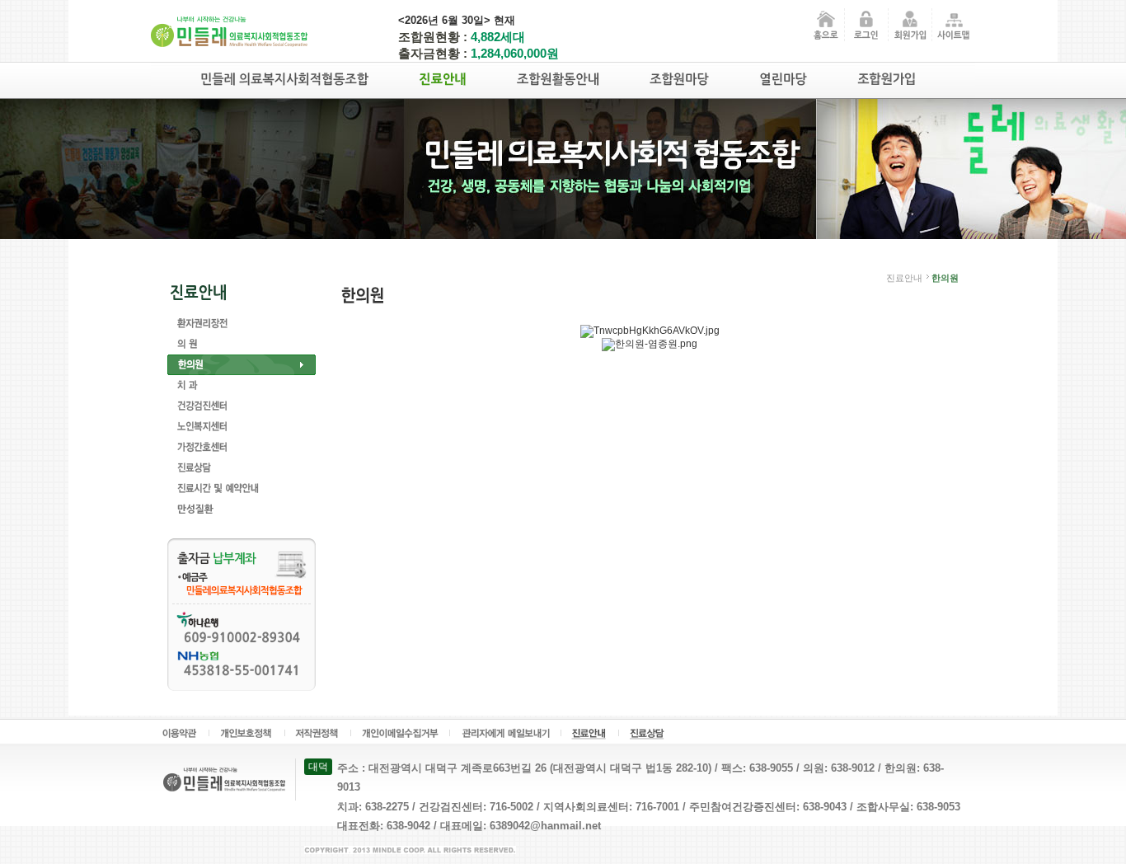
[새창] (505, 732)
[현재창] (866, 24)
